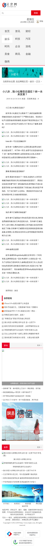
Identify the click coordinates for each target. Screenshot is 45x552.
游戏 (28, 46)
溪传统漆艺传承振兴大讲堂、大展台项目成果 (20, 337)
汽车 (28, 38)
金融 (28, 54)
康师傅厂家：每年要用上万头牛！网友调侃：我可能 (21, 388)
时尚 (7, 46)
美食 (7, 54)
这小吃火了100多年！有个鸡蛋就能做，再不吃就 (20, 400)
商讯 (17, 54)
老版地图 (28, 504)
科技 (17, 38)
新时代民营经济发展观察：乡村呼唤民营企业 (20, 326)
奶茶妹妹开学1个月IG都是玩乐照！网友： (19, 311)
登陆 (41, 21)
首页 (7, 31)
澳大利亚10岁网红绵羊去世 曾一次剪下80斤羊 (19, 470)
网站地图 (39, 504)
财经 (28, 31)
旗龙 (16, 291)
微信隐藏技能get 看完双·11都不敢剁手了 (17, 392)
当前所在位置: (9, 81)
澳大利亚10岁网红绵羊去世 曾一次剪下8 (18, 322)
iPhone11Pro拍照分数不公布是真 (15, 303)
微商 (7, 61)
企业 (17, 46)
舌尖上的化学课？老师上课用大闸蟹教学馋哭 (20, 334)
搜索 (36, 13)
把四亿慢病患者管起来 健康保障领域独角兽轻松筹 (20, 478)
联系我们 (17, 504)
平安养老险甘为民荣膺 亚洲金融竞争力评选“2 (19, 482)
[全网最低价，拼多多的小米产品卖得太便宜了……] (22, 367)
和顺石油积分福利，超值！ (13, 315)
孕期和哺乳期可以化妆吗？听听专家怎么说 (20, 330)
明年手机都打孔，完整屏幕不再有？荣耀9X (20, 307)
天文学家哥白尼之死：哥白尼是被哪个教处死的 (19, 474)
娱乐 (7, 39)
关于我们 (6, 504)
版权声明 (25, 506)
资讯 (17, 31)
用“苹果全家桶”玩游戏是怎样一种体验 (16, 396)
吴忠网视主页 (22, 81)
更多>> (39, 345)
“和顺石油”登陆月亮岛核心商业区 (16, 319)
